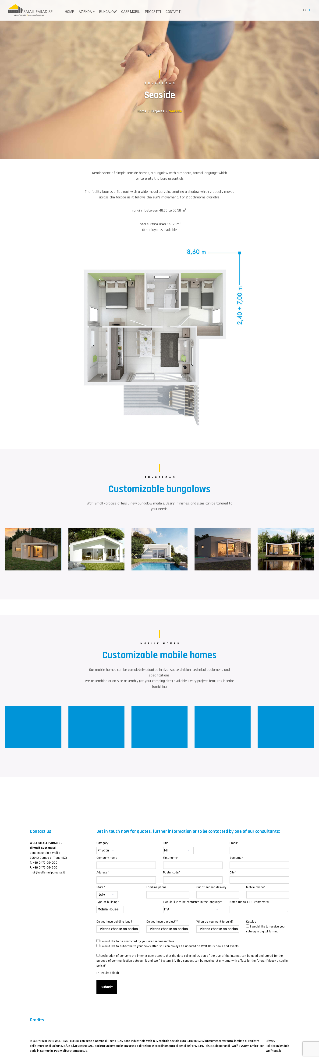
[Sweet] (286, 727)
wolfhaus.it (273, 1051)
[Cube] (223, 549)
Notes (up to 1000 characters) (249, 902)
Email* (234, 843)
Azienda (85, 12)
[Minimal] (159, 727)
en (304, 10)
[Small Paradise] (30, 10)
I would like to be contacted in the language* (192, 902)
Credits (37, 1020)
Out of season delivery (211, 887)
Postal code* (171, 872)
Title (165, 843)
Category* (103, 843)
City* (233, 872)
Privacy (270, 1041)
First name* (170, 858)
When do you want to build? (215, 922)
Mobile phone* (255, 887)
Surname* (236, 858)
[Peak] (33, 549)
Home (69, 12)
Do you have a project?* (162, 922)
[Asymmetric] (33, 727)
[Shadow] (96, 549)
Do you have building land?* (115, 922)
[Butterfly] (286, 549)
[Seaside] (159, 549)
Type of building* (107, 902)
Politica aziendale (277, 1046)
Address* (102, 872)
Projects (157, 111)
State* (100, 887)
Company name (106, 858)
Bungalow (108, 12)
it (310, 10)
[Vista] (96, 727)
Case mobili (130, 12)
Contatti (173, 12)
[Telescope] (223, 727)
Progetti (153, 12)
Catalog (265, 927)
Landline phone (156, 887)
